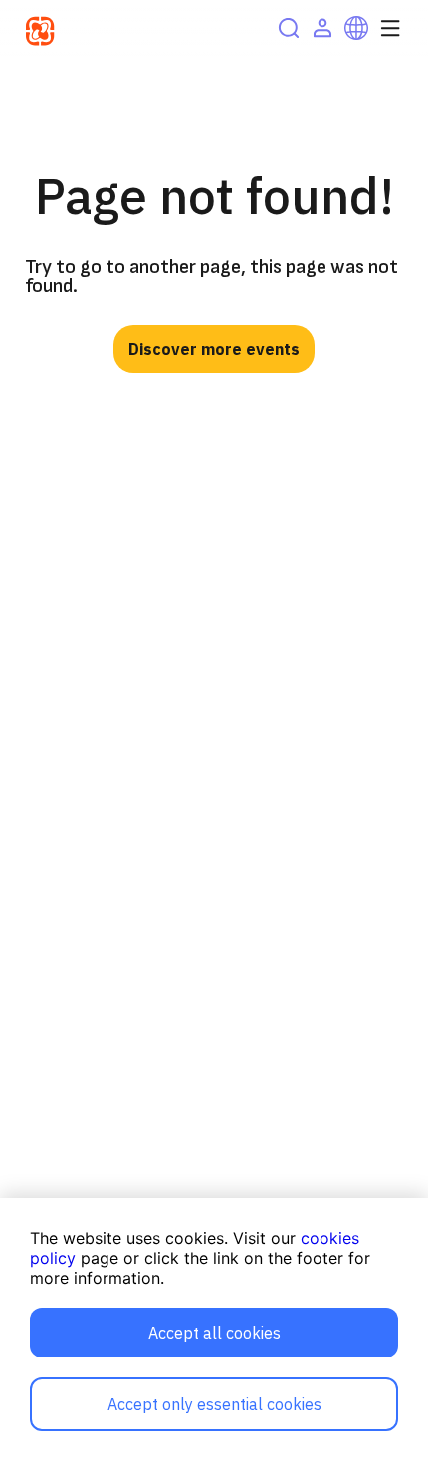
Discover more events (214, 349)
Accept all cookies (214, 1333)
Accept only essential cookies (214, 1404)
